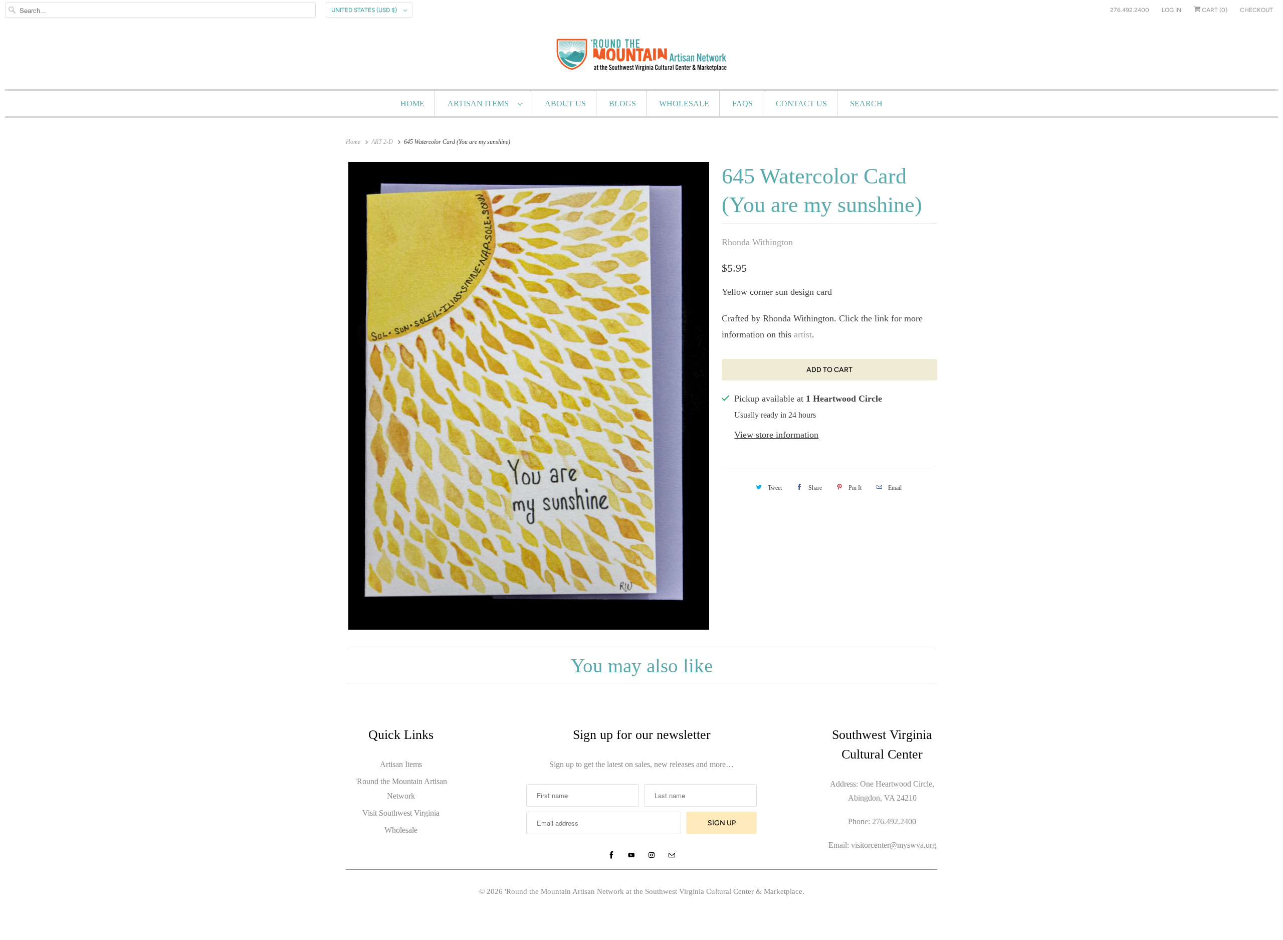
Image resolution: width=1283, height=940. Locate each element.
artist (803, 334)
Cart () (1213, 10)
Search (866, 103)
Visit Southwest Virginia (401, 813)
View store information (776, 435)
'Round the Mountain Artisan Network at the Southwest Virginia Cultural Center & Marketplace (653, 891)
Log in (1171, 10)
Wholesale (684, 103)
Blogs (622, 103)
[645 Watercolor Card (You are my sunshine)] (528, 396)
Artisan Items (480, 103)
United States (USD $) (364, 10)
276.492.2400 (1129, 10)
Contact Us (801, 103)
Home (412, 103)
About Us (565, 103)
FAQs (742, 103)
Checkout (1256, 10)
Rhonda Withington (757, 242)
